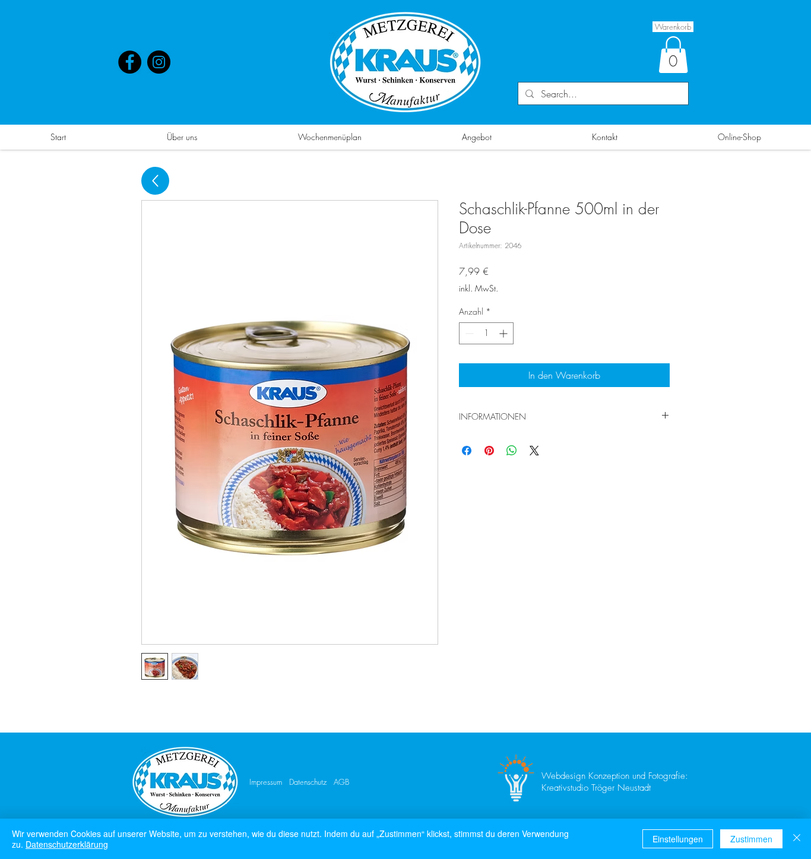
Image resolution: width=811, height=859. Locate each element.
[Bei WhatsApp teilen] (512, 450)
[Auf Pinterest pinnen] (489, 450)
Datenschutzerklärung (67, 844)
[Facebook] (129, 62)
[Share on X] (534, 450)
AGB (341, 781)
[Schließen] (797, 839)
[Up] (155, 181)
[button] (673, 54)
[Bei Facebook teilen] (467, 450)
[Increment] (504, 333)
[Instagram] (158, 62)
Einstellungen (677, 839)
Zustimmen (751, 839)
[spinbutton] (486, 333)
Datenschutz (308, 781)
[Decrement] (468, 333)
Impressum (265, 781)
